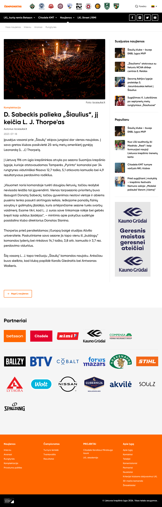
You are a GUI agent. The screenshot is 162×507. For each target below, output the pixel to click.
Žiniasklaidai (129, 485)
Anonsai (38, 27)
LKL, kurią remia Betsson (18, 17)
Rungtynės (51, 27)
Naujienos (66, 17)
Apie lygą (128, 450)
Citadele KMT (46, 17)
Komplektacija (12, 107)
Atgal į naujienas (19, 293)
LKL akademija (90, 457)
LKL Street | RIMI (87, 17)
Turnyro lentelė (51, 450)
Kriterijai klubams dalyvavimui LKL (140, 476)
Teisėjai (126, 459)
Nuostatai (128, 472)
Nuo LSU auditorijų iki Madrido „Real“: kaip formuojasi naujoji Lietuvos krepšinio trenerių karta (143, 149)
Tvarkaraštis (50, 454)
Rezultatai (49, 459)
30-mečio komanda (133, 481)
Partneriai (128, 467)
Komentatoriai (130, 463)
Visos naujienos (13, 27)
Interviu (27, 27)
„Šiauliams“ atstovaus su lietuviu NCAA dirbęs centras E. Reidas (142, 67)
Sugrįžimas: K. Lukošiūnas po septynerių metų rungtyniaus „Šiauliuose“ (142, 101)
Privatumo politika (13, 467)
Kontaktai (128, 454)
